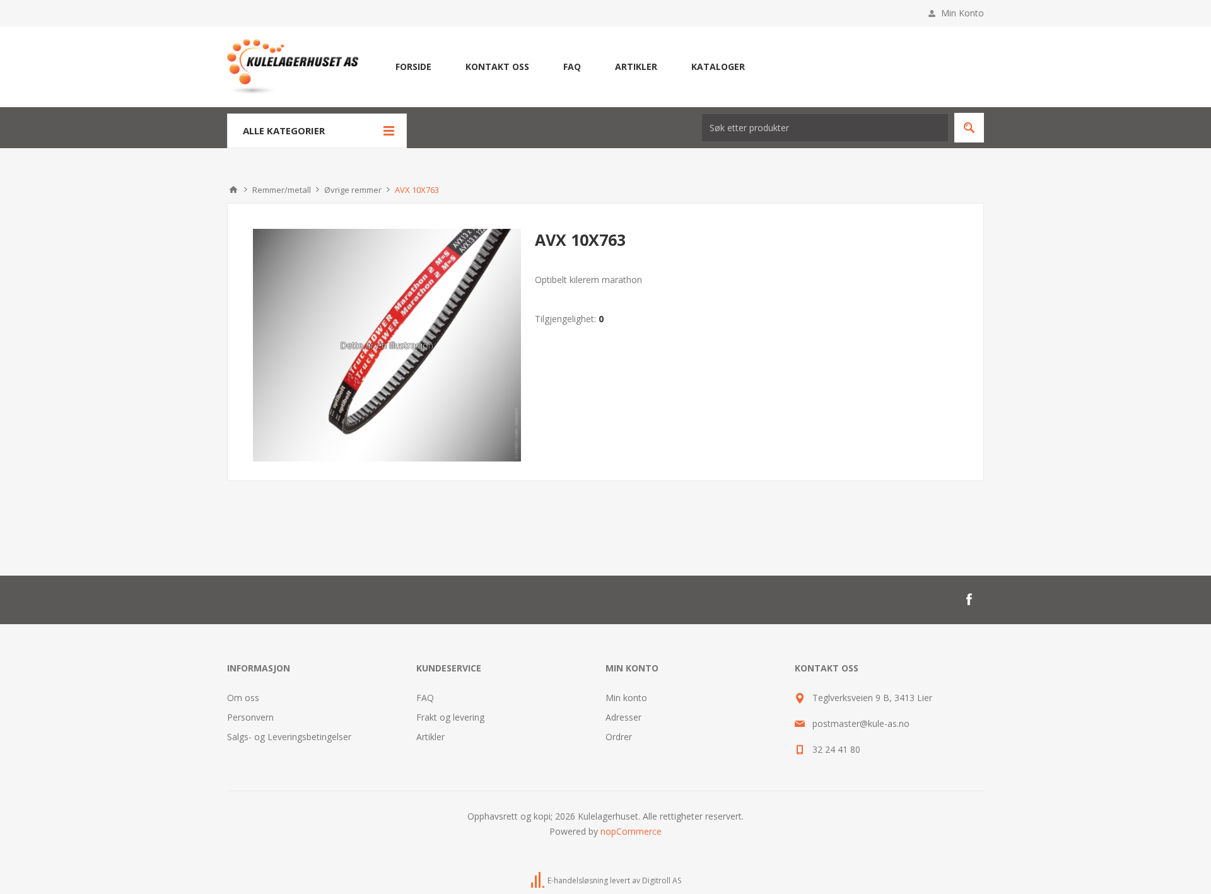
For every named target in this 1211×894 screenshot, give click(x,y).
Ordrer (619, 737)
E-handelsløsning (577, 880)
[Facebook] (969, 599)
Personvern (250, 717)
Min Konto (962, 13)
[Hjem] (233, 190)
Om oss (243, 698)
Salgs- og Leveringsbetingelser (289, 737)
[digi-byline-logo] (538, 880)
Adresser (623, 717)
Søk (969, 127)
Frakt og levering (450, 717)
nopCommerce (631, 831)
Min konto (626, 698)
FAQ (425, 698)
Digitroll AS (661, 880)
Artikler (430, 737)
